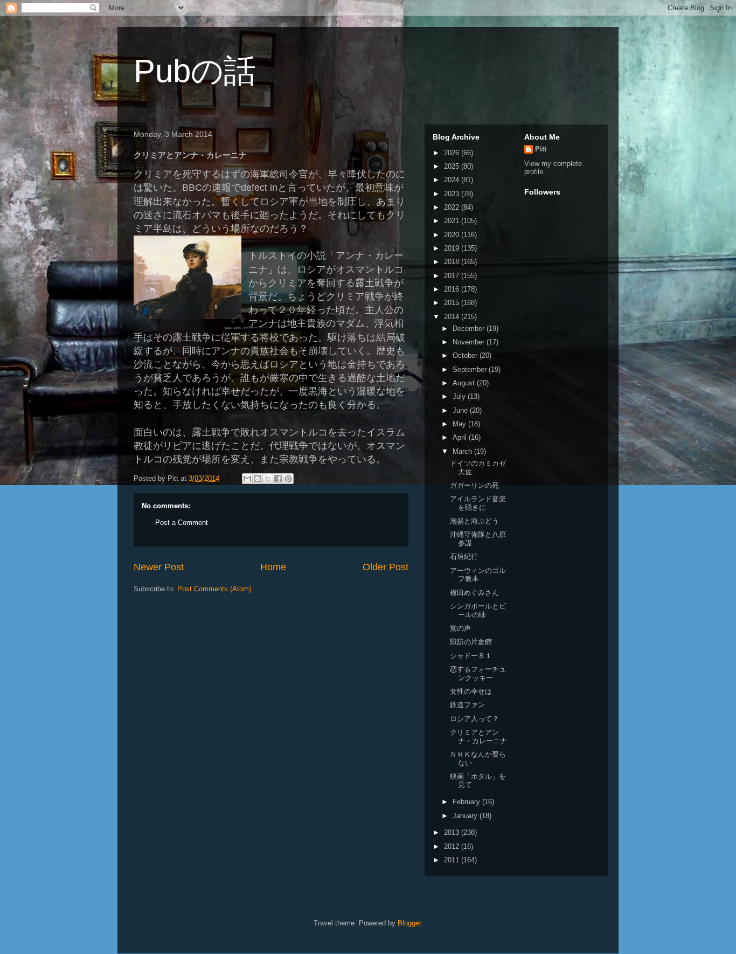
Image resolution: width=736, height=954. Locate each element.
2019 (452, 248)
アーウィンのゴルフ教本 (478, 574)
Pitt (540, 149)
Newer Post (159, 567)
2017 (452, 276)
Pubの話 (195, 71)
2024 (452, 180)
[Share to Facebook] (278, 478)
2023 (452, 194)
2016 (452, 289)
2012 (452, 846)
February (467, 802)
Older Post (385, 567)
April (461, 437)
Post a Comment (181, 523)
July (460, 396)
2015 (452, 303)
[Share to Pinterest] (288, 478)
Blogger (409, 923)
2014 (452, 317)
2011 (452, 860)
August (465, 383)
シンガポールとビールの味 (478, 610)
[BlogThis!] (257, 478)
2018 (452, 262)
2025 (452, 166)
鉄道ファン (467, 705)
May (460, 424)
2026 (452, 153)
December (470, 328)
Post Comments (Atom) (214, 589)
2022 (452, 207)
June (461, 410)
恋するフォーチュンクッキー (478, 673)
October (466, 355)
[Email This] (247, 478)
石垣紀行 (464, 556)
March (463, 451)
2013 (452, 832)
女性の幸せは (471, 691)
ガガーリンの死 (474, 485)
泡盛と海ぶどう (474, 521)
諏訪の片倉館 (471, 642)
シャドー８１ (471, 656)
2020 (452, 235)
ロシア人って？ (474, 719)
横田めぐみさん (474, 593)
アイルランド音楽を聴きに (478, 503)
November (470, 342)
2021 (452, 221)
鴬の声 (460, 628)
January (466, 816)
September (471, 369)
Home (273, 567)
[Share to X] (267, 478)
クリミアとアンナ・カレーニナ (478, 736)
